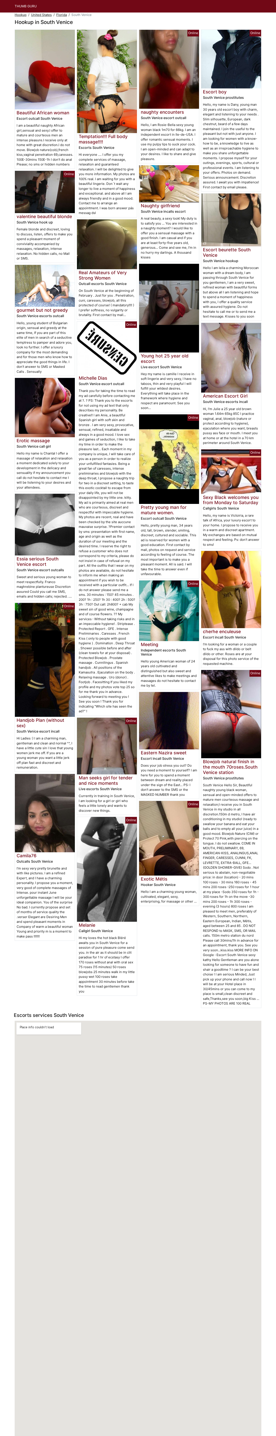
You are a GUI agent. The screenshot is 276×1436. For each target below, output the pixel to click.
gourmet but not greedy (42, 310)
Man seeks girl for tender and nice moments (106, 780)
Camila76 (26, 855)
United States (41, 15)
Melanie (87, 925)
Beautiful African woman (43, 112)
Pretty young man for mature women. (164, 510)
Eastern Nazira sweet (164, 752)
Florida (61, 15)
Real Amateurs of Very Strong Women (103, 275)
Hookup (21, 15)
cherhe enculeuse (222, 631)
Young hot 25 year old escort (164, 358)
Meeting (149, 644)
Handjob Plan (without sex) (40, 722)
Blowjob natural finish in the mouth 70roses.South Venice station (230, 767)
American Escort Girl (225, 396)
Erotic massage (33, 440)
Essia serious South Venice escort (38, 561)
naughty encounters (162, 112)
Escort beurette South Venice (227, 252)
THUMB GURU (26, 6)
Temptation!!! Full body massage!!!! (103, 139)
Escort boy (215, 91)
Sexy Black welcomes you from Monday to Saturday (231, 500)
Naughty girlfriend (160, 205)
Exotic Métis (154, 879)
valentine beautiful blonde (44, 216)
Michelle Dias (93, 378)
